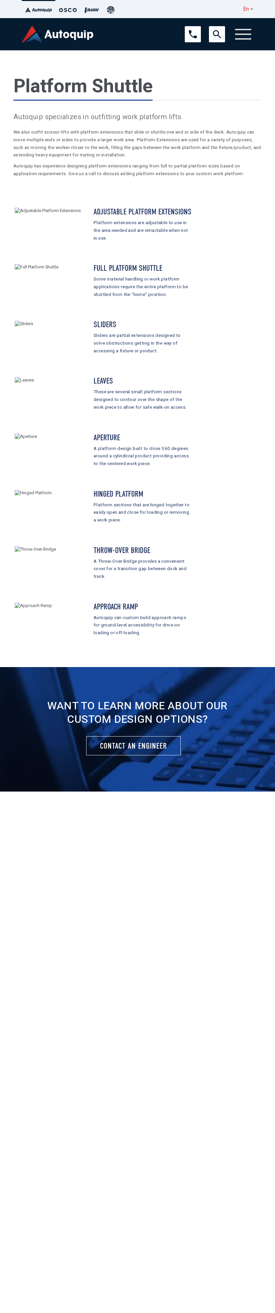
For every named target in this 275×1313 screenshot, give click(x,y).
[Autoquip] (38, 9)
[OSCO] (67, 9)
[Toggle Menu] (243, 34)
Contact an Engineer (133, 746)
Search (215, 29)
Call (188, 29)
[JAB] (110, 9)
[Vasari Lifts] (91, 9)
